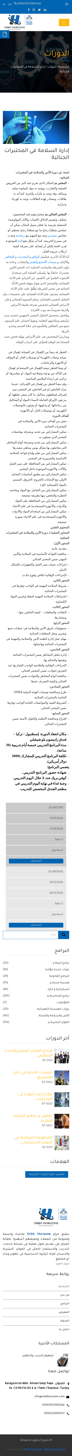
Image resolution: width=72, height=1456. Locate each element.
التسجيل (36, 861)
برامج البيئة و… (60, 963)
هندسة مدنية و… (58, 982)
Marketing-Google (55, 1449)
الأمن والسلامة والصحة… (53, 1015)
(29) (5, 976)
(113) (6, 1022)
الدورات (51, 67)
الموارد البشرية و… (57, 1022)
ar (4, 4)
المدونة (64, 1321)
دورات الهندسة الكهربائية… (52, 1009)
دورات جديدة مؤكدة (57, 969)
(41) (5, 989)
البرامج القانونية (59, 976)
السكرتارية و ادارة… (57, 989)
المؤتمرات (62, 1002)
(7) (5, 1002)
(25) (5, 963)
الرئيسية (63, 67)
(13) (5, 982)
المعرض (64, 1312)
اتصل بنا (64, 1329)
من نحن (64, 1295)
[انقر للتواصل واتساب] (67, 4)
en (10, 4)
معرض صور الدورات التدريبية (46, 1174)
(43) (6, 1015)
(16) (5, 969)
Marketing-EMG (33, 1449)
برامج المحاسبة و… (57, 996)
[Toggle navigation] (64, 22)
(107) (6, 996)
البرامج (65, 1303)
